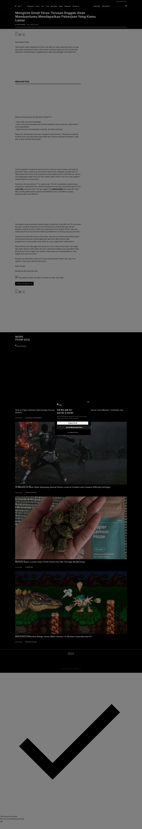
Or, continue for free (72, 432)
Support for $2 (72, 423)
